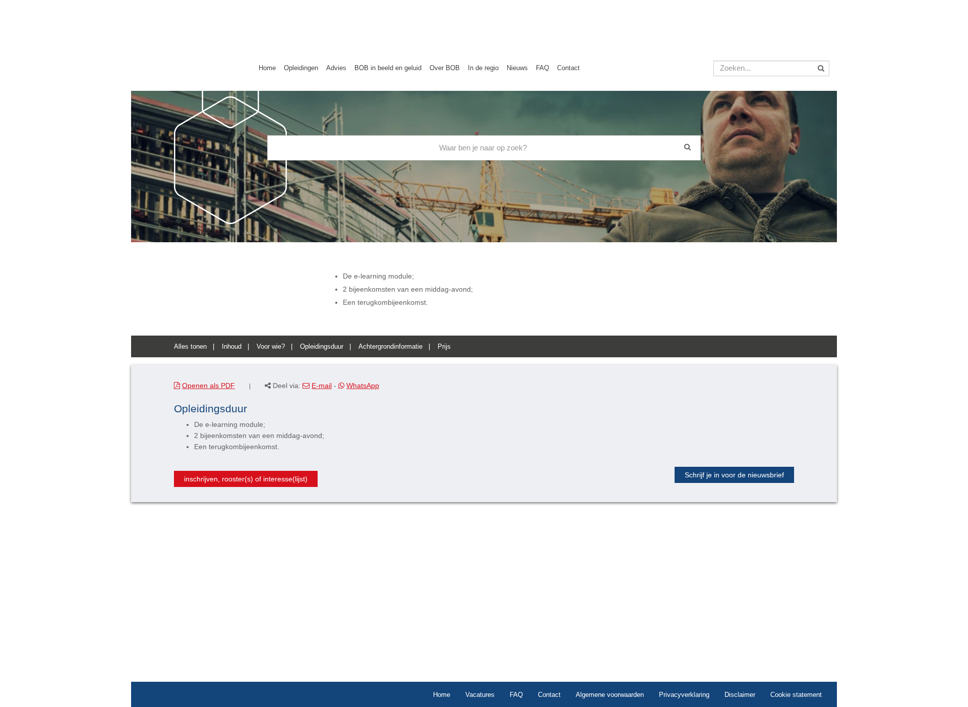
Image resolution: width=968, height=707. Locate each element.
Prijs (444, 346)
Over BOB (445, 68)
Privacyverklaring (684, 694)
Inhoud (231, 346)
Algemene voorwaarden (610, 694)
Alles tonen (190, 346)
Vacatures (480, 694)
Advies (336, 68)
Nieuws (517, 68)
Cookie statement (796, 694)
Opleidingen (301, 68)
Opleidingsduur (321, 346)
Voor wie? (271, 346)
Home (267, 68)
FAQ (542, 68)
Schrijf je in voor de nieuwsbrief (734, 475)
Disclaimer (739, 694)
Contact (568, 68)
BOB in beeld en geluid (387, 68)
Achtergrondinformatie (390, 346)
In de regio (483, 68)
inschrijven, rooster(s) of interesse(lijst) (246, 479)
